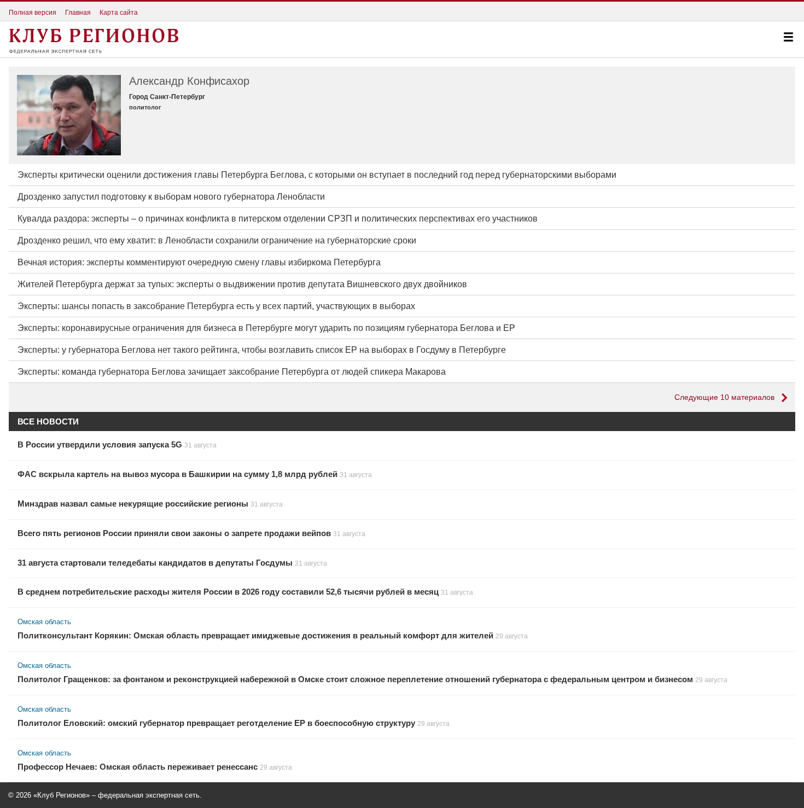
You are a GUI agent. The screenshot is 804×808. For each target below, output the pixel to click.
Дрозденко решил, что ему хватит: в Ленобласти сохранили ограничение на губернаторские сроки (217, 240)
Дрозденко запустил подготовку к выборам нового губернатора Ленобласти (171, 196)
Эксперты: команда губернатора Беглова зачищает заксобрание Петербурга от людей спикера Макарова (232, 371)
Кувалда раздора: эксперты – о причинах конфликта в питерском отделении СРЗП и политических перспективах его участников (278, 218)
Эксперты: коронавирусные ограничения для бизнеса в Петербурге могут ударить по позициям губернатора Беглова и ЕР (266, 328)
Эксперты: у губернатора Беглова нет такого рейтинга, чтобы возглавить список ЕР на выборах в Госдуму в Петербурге (262, 349)
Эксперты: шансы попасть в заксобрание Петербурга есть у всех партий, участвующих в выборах (216, 306)
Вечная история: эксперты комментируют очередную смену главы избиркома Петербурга (199, 262)
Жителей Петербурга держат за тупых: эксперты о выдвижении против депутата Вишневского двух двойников (242, 284)
